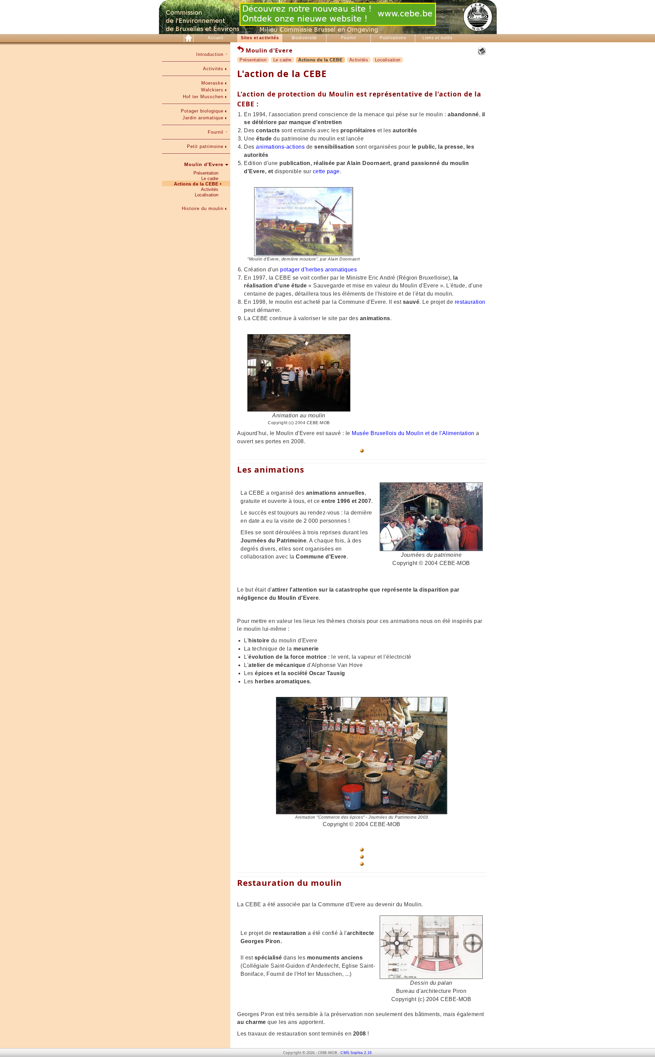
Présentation (205, 173)
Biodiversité (304, 37)
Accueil (215, 37)
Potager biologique (202, 111)
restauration (470, 302)
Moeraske (212, 83)
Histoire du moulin (202, 208)
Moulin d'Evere (203, 164)
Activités (213, 68)
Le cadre (209, 178)
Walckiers (212, 89)
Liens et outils (437, 37)
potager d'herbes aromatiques (318, 269)
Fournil (348, 37)
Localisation (206, 194)
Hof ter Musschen (203, 96)
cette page (326, 171)
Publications (393, 37)
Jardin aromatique (203, 117)
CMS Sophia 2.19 (356, 1053)
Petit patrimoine (205, 146)
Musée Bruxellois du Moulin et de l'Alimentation (412, 433)
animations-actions (280, 147)
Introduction (209, 54)
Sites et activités (260, 37)
